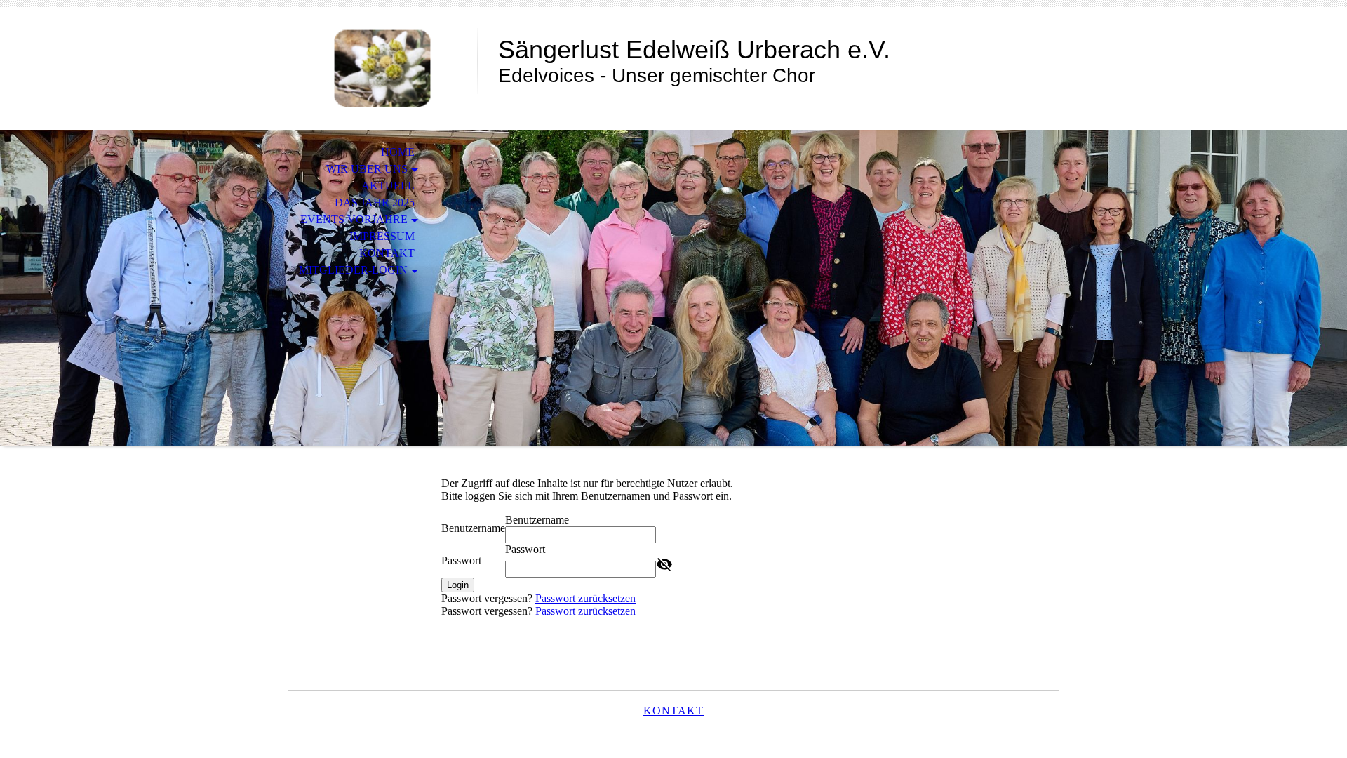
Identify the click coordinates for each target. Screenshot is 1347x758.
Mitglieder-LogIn (353, 270)
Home (398, 152)
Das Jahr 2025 (375, 202)
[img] (382, 68)
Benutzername (473, 528)
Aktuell (388, 186)
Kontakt (387, 253)
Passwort (461, 560)
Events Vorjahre (354, 219)
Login (458, 585)
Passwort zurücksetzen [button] (585, 598)
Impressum (382, 236)
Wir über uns (367, 169)
